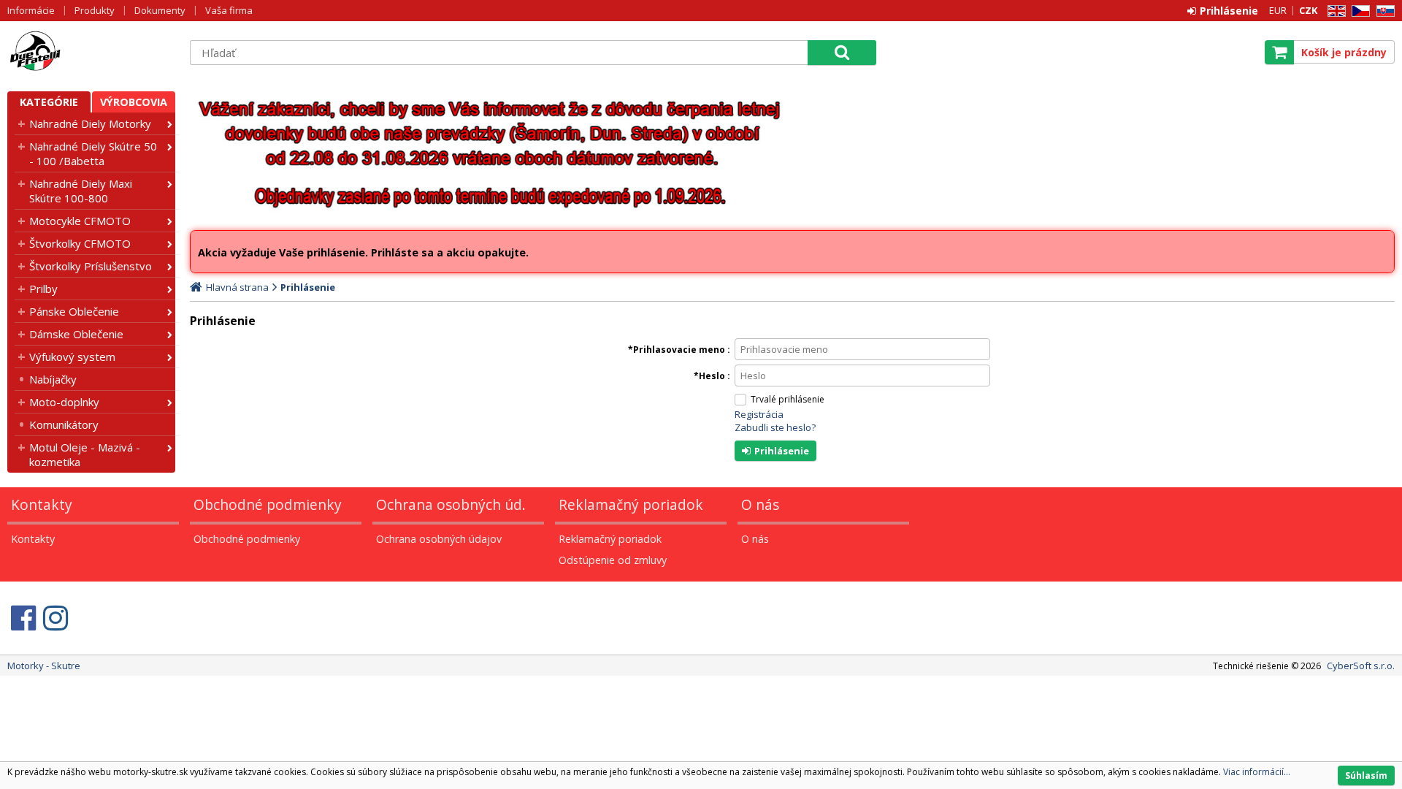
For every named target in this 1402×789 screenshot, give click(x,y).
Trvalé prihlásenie (787, 399)
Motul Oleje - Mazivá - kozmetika (84, 454)
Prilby (43, 288)
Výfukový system (72, 356)
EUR (1278, 10)
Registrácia (759, 414)
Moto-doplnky (64, 401)
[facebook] (23, 618)
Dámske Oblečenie (76, 334)
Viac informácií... (1256, 772)
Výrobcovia (133, 102)
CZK (1308, 10)
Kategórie (49, 102)
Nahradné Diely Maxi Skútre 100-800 (80, 190)
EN (1334, 11)
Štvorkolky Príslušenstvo (90, 266)
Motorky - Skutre (91, 51)
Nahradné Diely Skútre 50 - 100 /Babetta (93, 153)
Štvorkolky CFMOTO (80, 243)
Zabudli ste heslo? (775, 427)
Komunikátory (64, 424)
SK (1383, 11)
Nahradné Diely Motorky (90, 123)
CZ (1358, 11)
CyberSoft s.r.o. (1361, 665)
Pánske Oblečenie (74, 311)
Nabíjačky (53, 379)
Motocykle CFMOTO (80, 220)
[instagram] (55, 618)
